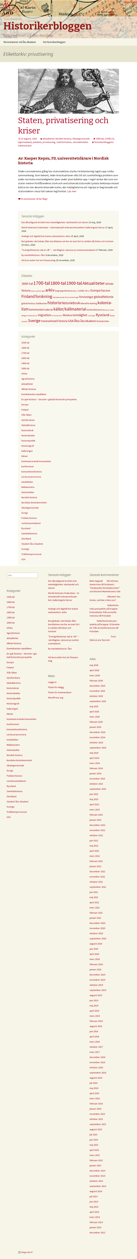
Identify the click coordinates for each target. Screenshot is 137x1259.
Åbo (77, 321)
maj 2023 (94, 799)
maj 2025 (94, 706)
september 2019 (98, 990)
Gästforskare (28, 420)
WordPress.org (55, 697)
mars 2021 (95, 907)
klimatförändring (89, 303)
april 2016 (94, 1093)
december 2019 (97, 974)
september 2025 (98, 701)
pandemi (37, 142)
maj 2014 (94, 1206)
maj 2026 (94, 665)
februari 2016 (96, 1103)
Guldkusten (41, 303)
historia (54, 302)
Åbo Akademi (88, 321)
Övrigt (24, 512)
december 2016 (97, 1057)
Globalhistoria (28, 425)
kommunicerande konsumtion (36, 461)
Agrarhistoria (27, 378)
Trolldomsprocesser (31, 554)
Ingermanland (25, 142)
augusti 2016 (96, 1077)
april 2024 (94, 757)
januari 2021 (95, 917)
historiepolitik (28, 440)
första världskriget (72, 297)
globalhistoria (103, 297)
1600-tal (100, 138)
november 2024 (97, 737)
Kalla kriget (27, 450)
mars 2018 (95, 1041)
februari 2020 (96, 964)
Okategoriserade (81, 138)
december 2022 (97, 825)
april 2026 (94, 670)
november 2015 (97, 1113)
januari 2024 (95, 773)
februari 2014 (96, 1222)
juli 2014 (93, 1196)
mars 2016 (95, 1098)
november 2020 (97, 928)
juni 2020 (94, 948)
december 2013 (97, 1232)
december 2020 (97, 923)
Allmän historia (28, 389)
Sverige (34, 320)
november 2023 (97, 778)
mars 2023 (95, 809)
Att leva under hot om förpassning (38, 260)
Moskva (67, 315)
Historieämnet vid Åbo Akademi (19, 42)
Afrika (24, 373)
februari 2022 (96, 861)
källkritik (49, 309)
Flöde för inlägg (56, 687)
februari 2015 (96, 1160)
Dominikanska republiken (33, 394)
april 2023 (94, 804)
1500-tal (25, 342)
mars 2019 (95, 1015)
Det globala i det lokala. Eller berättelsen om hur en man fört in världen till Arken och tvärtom (67, 241)
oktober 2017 (96, 1046)
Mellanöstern (27, 487)
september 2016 (98, 1072)
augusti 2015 (96, 1129)
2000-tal (25, 368)
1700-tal (41, 283)
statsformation (64, 142)
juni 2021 (94, 892)
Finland (28, 296)
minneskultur (57, 316)
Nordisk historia (63, 138)
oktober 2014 (96, 1180)
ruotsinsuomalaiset (31, 523)
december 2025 (97, 685)
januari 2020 (95, 969)
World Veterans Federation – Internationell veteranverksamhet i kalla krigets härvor (63, 227)
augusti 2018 (96, 1026)
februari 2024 (96, 768)
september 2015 (98, 1124)
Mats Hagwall (96, 580)
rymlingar (91, 316)
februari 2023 (96, 814)
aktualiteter (48, 138)
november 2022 (97, 830)
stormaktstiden (80, 142)
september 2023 (98, 788)
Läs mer (71, 191)
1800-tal (58, 283)
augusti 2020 (96, 943)
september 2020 (98, 938)
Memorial (105, 310)
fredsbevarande (58, 297)
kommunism (36, 309)
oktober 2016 (96, 1067)
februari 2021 (96, 912)
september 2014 (98, 1186)
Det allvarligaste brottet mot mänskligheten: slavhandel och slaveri (54, 222)
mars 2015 (95, 1155)
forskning (43, 296)
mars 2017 (95, 1051)
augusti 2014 (96, 1191)
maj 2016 (94, 1088)
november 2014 (97, 1175)
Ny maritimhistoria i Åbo (33, 255)
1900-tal (74, 283)
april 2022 (94, 850)
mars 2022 (95, 855)
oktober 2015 (96, 1119)
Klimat (24, 456)
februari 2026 (96, 680)
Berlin (75, 291)
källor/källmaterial (69, 309)
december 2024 (97, 732)
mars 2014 (95, 1217)
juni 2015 (94, 1139)
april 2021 (94, 902)
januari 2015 (95, 1165)
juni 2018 (94, 1031)
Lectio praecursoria (31, 476)
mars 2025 (95, 716)
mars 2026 (95, 675)
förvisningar (86, 297)
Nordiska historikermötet (34, 502)
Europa (95, 290)
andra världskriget (38, 291)
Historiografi (27, 445)
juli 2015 (93, 1134)
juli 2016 (93, 1082)
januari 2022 (95, 866)
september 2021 (98, 886)
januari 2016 (95, 1108)
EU (89, 291)
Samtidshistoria (29, 533)
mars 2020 (95, 959)
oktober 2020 (96, 933)
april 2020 (94, 953)
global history (28, 303)
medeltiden (27, 481)
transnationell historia (54, 321)
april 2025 (94, 711)
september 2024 (98, 747)
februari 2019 (96, 1021)
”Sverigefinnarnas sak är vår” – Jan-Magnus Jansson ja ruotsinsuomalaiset (58, 249)
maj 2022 (94, 845)
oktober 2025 (96, 696)
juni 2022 (94, 840)
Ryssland (102, 315)
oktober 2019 (96, 984)
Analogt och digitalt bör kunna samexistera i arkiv (45, 236)
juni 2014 (94, 1201)
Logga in (52, 682)
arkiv (49, 290)
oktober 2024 (96, 742)
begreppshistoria (64, 290)
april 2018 (94, 1036)
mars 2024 (95, 763)
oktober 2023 (96, 783)
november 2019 (97, 979)
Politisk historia (29, 518)
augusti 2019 (96, 995)
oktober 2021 (96, 881)
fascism (105, 290)
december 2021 (97, 871)
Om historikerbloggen (54, 42)
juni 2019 (94, 1000)
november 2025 (97, 690)
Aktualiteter (94, 283)
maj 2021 (94, 897)
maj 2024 (94, 752)
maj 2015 (94, 1144)
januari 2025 (95, 727)
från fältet (26, 414)
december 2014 (97, 1170)
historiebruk (70, 303)
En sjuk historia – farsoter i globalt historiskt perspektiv (49, 399)
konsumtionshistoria (31, 471)
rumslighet (79, 315)
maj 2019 (94, 1005)
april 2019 (94, 1010)
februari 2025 (96, 721)
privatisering (49, 142)
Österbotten (102, 321)
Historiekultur (28, 435)
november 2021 (97, 876)
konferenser (27, 466)
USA (71, 321)
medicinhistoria (94, 309)
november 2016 (97, 1062)
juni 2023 (94, 794)
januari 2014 (95, 1227)
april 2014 (94, 1211)
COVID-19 (109, 138)
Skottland (26, 538)
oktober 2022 (96, 835)
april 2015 (94, 1150)
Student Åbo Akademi (32, 543)
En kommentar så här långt (34, 198)
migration (44, 315)
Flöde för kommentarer (60, 692)
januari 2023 (95, 819)
